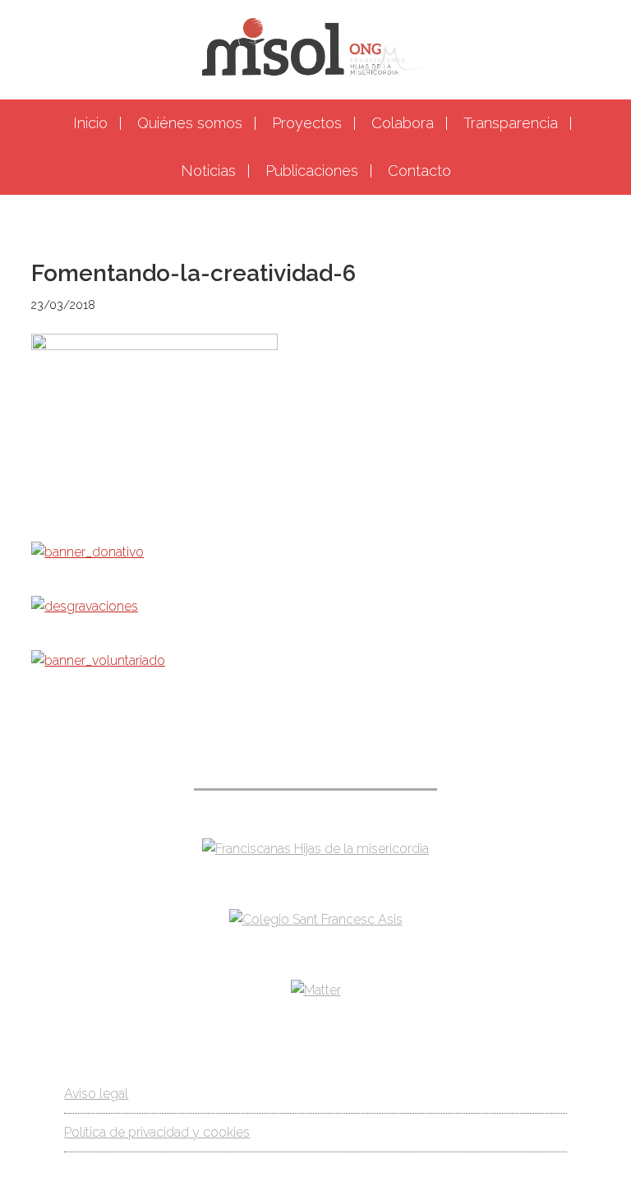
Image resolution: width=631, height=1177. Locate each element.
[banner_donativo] (87, 552)
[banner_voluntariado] (98, 660)
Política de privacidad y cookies (157, 1132)
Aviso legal (96, 1093)
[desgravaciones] (84, 606)
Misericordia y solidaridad (315, 47)
